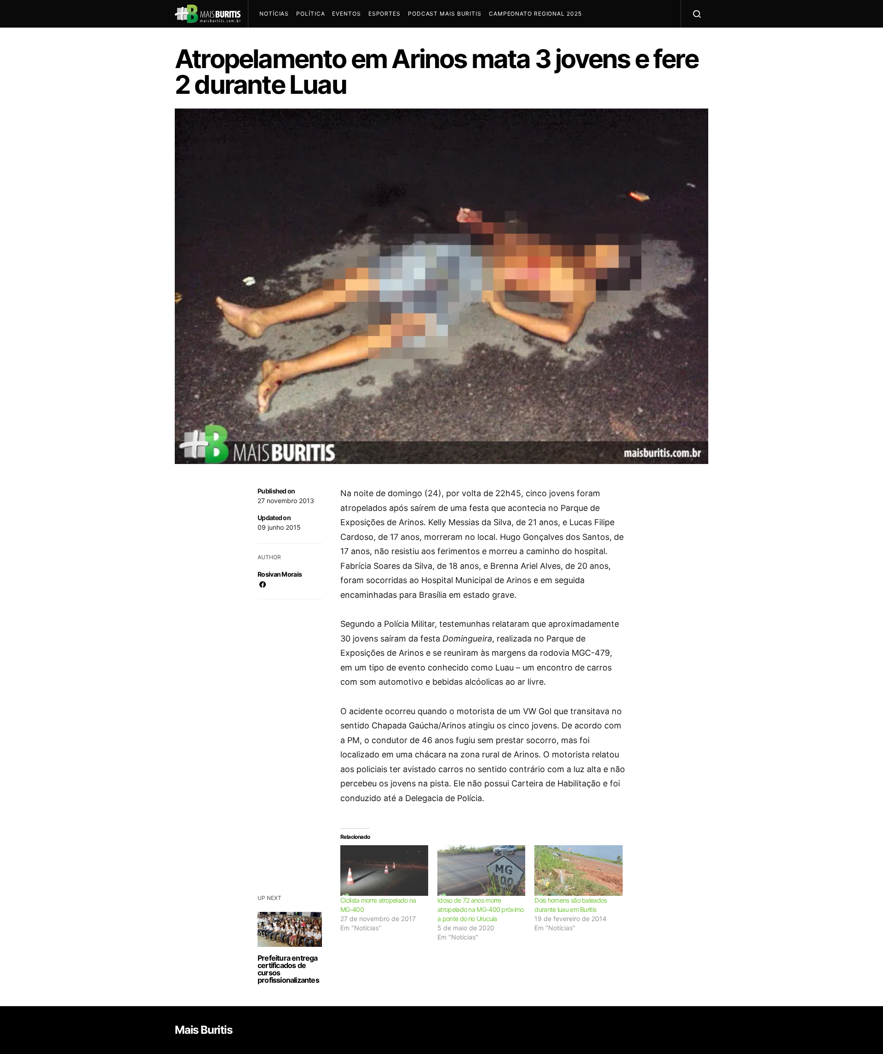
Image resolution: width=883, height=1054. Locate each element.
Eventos (346, 13)
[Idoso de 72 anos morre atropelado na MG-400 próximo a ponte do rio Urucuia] (481, 870)
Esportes (384, 13)
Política (310, 13)
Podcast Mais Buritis (445, 13)
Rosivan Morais (280, 574)
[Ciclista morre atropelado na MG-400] (384, 870)
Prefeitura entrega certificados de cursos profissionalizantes (288, 969)
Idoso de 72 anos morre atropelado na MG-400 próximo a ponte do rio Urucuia (480, 909)
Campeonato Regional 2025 (535, 13)
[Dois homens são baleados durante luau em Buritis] (578, 870)
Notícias (274, 13)
